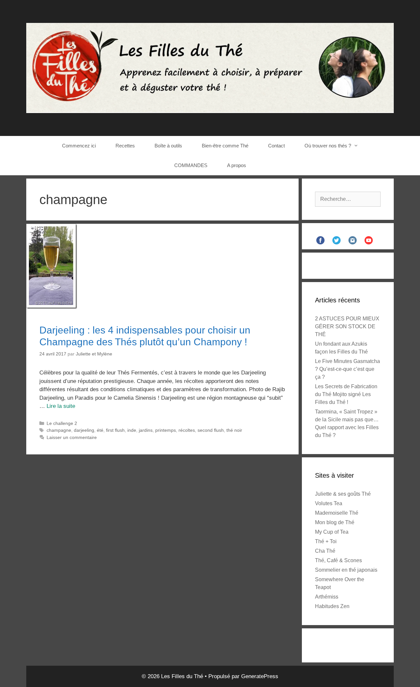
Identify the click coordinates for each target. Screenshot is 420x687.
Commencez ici (79, 145)
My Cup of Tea (331, 532)
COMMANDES (190, 165)
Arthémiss (326, 597)
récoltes (186, 430)
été (100, 430)
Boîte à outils (168, 145)
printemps (165, 430)
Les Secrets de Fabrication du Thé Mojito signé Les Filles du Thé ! (346, 394)
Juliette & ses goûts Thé (343, 494)
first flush (115, 430)
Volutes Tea (328, 503)
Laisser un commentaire (72, 437)
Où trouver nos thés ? (327, 145)
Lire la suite (61, 406)
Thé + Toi (326, 541)
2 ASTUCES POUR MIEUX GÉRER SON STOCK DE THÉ (347, 326)
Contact (276, 145)
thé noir (234, 430)
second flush (211, 430)
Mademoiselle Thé (336, 513)
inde (131, 430)
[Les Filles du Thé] (210, 68)
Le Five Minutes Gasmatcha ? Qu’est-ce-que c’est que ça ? (347, 369)
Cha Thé (325, 551)
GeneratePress (259, 676)
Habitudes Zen (332, 606)
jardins (146, 430)
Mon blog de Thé (334, 522)
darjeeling (84, 430)
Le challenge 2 (62, 423)
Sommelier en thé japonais (346, 570)
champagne (59, 430)
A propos (236, 165)
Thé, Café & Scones (338, 560)
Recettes (125, 145)
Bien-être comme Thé (225, 145)
